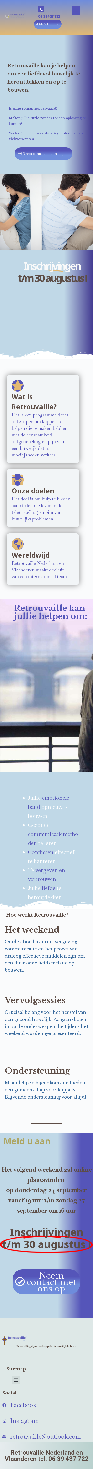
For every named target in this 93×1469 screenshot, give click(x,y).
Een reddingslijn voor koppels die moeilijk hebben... (47, 1346)
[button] (76, 10)
